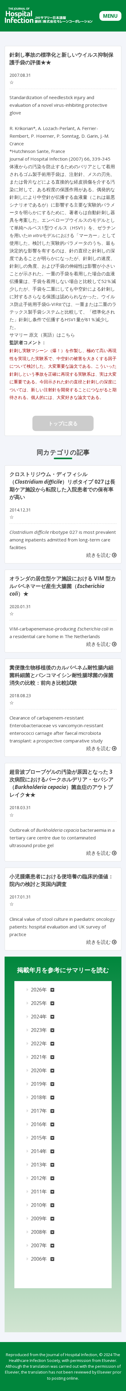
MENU (110, 16)
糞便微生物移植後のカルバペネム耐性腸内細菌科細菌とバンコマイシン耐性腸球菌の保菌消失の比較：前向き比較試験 (61, 675)
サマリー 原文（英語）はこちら (42, 335)
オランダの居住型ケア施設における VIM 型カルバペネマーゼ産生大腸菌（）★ (62, 586)
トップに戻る (63, 423)
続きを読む (99, 555)
